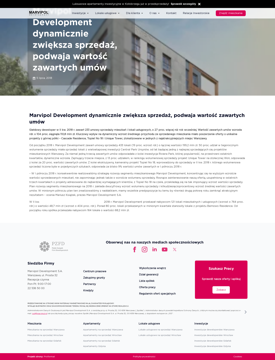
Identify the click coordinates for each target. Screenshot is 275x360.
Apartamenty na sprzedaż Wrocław (102, 335)
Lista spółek (147, 281)
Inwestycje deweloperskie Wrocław (213, 335)
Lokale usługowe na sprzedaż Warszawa (160, 329)
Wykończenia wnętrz (152, 268)
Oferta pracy (147, 287)
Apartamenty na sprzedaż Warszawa (103, 329)
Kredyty (88, 290)
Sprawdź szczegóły (183, 4)
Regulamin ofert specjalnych (157, 293)
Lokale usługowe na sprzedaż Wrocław (160, 335)
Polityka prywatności (144, 356)
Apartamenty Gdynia (94, 346)
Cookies (237, 356)
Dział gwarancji (148, 274)
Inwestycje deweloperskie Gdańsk (212, 340)
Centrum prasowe (94, 271)
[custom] (165, 249)
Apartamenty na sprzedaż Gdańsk (101, 340)
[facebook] (134, 249)
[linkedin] (155, 249)
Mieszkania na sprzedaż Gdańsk (44, 340)
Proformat (49, 356)
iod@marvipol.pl (39, 313)
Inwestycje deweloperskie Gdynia (212, 346)
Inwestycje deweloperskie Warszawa (214, 329)
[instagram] (145, 249)
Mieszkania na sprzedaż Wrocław (45, 335)
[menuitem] (80, 13)
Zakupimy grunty (94, 277)
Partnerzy (89, 284)
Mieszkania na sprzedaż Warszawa (46, 329)
